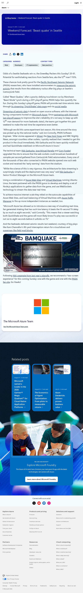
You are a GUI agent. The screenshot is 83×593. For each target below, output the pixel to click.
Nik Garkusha (28, 150)
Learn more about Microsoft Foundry (41, 479)
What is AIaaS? (60, 559)
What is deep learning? (62, 555)
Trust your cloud (7, 528)
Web (6, 65)
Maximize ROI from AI (35, 532)
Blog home (11, 18)
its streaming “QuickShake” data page (29, 106)
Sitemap (5, 586)
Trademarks (43, 586)
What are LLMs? (60, 562)
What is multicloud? (61, 548)
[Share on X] (18, 54)
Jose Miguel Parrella (45, 150)
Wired (40, 136)
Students (31, 555)
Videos (31, 567)
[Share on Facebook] (14, 54)
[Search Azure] (8, 2)
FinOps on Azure (34, 528)
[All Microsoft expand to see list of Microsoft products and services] (2, 2)
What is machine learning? (63, 552)
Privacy (25, 586)
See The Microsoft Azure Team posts (15, 327)
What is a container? (62, 566)
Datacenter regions (8, 525)
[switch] (81, 3)
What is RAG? (60, 569)
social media (61, 106)
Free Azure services (34, 521)
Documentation (33, 545)
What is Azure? (7, 514)
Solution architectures (62, 521)
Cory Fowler (64, 150)
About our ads (72, 586)
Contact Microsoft (15, 586)
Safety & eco (53, 586)
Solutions (58, 514)
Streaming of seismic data (15, 111)
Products (31, 514)
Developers (18, 65)
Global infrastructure (8, 521)
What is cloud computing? (63, 545)
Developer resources (35, 552)
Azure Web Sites (33, 180)
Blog (30, 548)
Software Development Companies (12, 545)
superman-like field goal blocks (18, 230)
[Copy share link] (10, 54)
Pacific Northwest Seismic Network (57, 82)
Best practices (47, 65)
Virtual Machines (54, 180)
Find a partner (7, 552)
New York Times (54, 136)
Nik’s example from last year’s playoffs (31, 275)
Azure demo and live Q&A (63, 528)
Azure (4, 7)
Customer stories (7, 535)
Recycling (62, 586)
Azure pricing (33, 518)
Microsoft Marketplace (9, 548)
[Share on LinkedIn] (22, 54)
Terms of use (33, 586)
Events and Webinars (35, 559)
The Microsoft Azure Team (17, 34)
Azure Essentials (7, 532)
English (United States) (12, 575)
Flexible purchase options (36, 525)
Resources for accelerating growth (66, 518)
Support (58, 525)
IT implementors (32, 65)
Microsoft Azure (39, 114)
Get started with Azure (9, 518)
